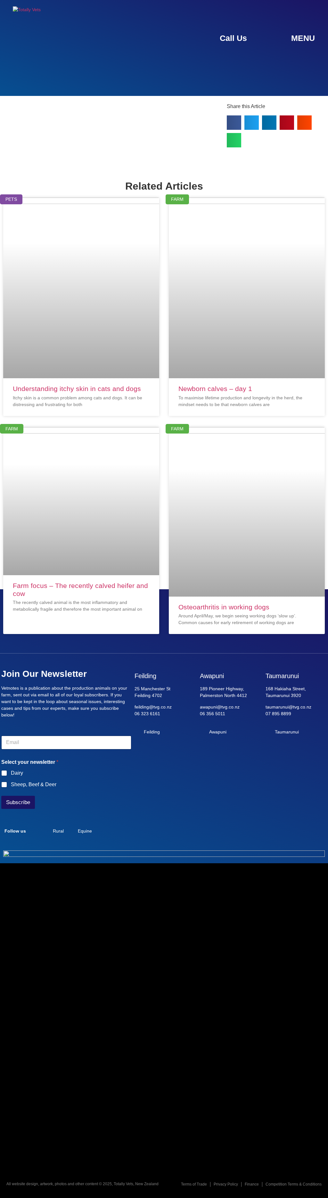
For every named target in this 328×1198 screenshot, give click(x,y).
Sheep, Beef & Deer (33, 784)
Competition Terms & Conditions (294, 1184)
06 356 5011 (212, 713)
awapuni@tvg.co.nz (220, 706)
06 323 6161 (147, 713)
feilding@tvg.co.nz (153, 706)
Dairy (17, 773)
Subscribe (18, 802)
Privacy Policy (226, 1184)
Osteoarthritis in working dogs (223, 607)
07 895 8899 (278, 713)
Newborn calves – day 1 (215, 388)
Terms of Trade (194, 1184)
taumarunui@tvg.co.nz (288, 706)
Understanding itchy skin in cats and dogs (77, 388)
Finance (252, 1184)
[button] (234, 122)
